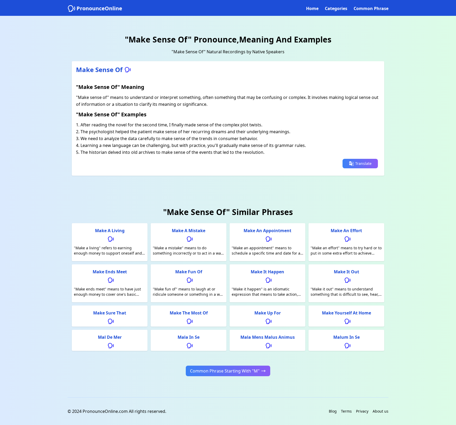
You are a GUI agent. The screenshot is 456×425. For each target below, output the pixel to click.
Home (312, 8)
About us (380, 411)
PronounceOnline (99, 8)
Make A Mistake (188, 230)
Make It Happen (267, 272)
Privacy (362, 411)
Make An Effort (346, 230)
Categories (336, 8)
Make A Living (110, 230)
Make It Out (346, 272)
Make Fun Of (188, 272)
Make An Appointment (267, 230)
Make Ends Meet (110, 272)
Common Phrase (371, 8)
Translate (363, 163)
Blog (333, 411)
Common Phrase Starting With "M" (225, 371)
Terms (346, 411)
